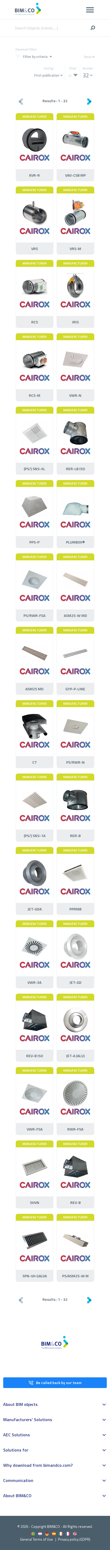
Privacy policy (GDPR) (74, 1539)
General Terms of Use (36, 1539)
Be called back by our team (58, 1382)
